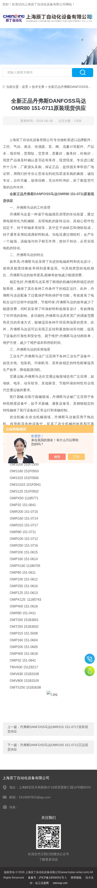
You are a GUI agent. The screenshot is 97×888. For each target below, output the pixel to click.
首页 (25, 87)
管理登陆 (76, 877)
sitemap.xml (60, 883)
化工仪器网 (42, 883)
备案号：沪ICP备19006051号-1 (47, 877)
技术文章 (38, 87)
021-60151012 (90, 659)
